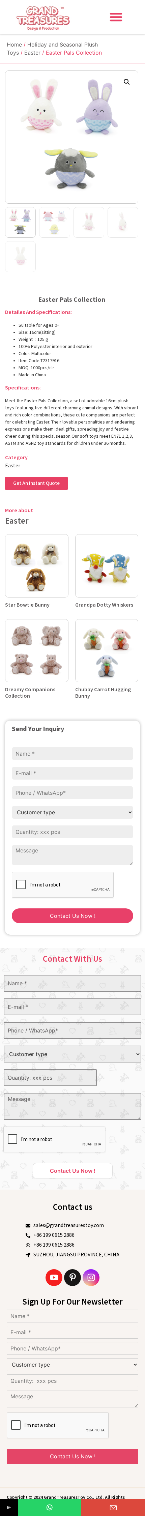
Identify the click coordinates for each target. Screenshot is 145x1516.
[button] (116, 17)
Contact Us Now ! (72, 915)
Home (14, 44)
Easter (32, 52)
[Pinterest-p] (72, 1277)
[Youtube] (54, 1277)
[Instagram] (91, 1277)
